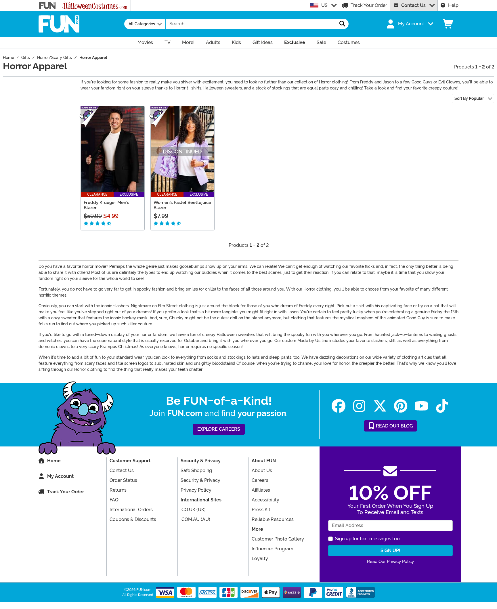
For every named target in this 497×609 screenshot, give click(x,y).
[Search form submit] (342, 24)
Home (54, 460)
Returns (118, 490)
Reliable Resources (273, 519)
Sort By (469, 98)
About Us (262, 470)
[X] (380, 406)
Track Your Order (369, 5)
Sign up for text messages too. (368, 538)
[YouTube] (421, 406)
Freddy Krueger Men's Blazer (106, 205)
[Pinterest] (401, 406)
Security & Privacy (200, 480)
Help (453, 5)
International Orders (131, 509)
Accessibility (265, 500)
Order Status (123, 480)
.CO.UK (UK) (193, 509)
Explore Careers (218, 429)
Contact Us (413, 5)
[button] (409, 23)
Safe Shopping (196, 470)
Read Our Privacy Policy (390, 561)
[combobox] (251, 24)
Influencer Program (272, 548)
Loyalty (260, 558)
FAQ (114, 500)
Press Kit (261, 509)
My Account (60, 476)
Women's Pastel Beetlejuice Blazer (182, 205)
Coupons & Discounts (133, 519)
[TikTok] (442, 406)
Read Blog (394, 426)
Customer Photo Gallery (278, 539)
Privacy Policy (196, 490)
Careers (260, 480)
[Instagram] (359, 406)
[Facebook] (338, 406)
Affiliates (261, 490)
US (324, 5)
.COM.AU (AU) (195, 519)
